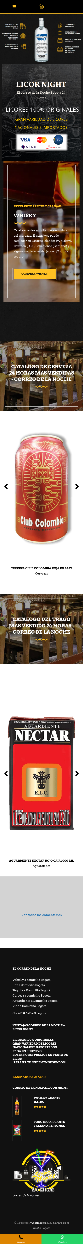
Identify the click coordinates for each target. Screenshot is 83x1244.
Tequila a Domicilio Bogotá (31, 990)
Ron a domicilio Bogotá (29, 985)
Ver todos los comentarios (41, 915)
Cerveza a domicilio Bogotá (32, 995)
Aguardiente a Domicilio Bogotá (35, 1001)
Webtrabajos (38, 1222)
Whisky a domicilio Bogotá (32, 980)
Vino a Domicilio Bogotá (29, 1006)
